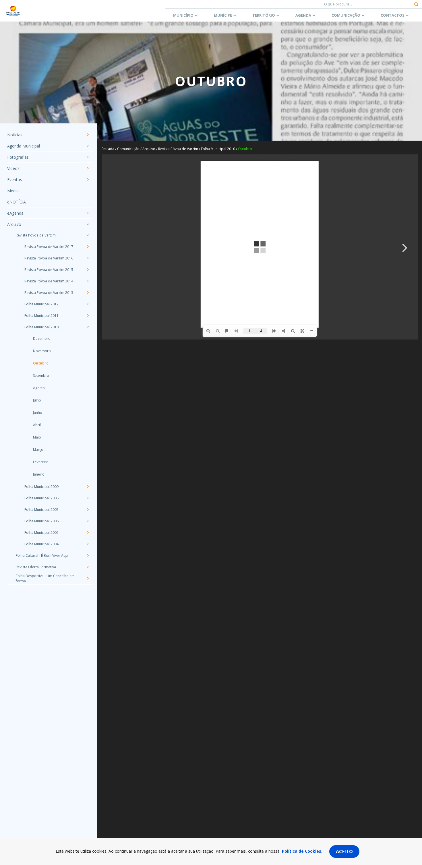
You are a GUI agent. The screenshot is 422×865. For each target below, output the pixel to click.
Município (183, 15)
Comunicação (346, 15)
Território (263, 15)
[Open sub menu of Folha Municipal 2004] (87, 543)
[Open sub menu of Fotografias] (87, 157)
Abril (37, 424)
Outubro (41, 363)
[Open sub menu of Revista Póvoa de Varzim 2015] (87, 269)
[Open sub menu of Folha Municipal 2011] (87, 315)
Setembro (41, 375)
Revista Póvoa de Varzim (36, 235)
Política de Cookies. (302, 851)
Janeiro (38, 474)
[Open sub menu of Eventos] (87, 179)
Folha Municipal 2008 (41, 498)
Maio (37, 437)
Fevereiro (41, 461)
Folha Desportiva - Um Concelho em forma (45, 578)
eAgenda (15, 213)
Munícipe (223, 15)
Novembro (42, 350)
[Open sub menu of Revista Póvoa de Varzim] (87, 235)
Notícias (14, 134)
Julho (37, 400)
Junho (37, 412)
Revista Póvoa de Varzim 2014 (48, 281)
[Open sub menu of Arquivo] (87, 224)
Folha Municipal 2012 (41, 304)
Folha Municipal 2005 (41, 532)
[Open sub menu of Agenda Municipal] (87, 145)
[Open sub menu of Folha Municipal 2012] (87, 303)
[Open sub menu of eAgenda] (87, 212)
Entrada (108, 148)
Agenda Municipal (23, 146)
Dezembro (42, 338)
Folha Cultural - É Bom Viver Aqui (42, 555)
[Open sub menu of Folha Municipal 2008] (87, 497)
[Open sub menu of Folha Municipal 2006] (87, 520)
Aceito (344, 851)
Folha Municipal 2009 (41, 486)
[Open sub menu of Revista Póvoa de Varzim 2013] (87, 292)
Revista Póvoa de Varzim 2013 (48, 292)
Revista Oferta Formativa (36, 567)
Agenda (303, 15)
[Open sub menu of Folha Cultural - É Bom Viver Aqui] (87, 555)
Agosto (39, 387)
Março (38, 449)
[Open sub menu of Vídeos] (87, 168)
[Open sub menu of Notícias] (87, 134)
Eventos (14, 179)
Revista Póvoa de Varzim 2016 (48, 258)
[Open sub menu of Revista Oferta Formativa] (87, 566)
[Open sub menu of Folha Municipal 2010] (87, 326)
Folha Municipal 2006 (41, 521)
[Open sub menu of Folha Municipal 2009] (87, 486)
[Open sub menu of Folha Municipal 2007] (87, 509)
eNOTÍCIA (16, 202)
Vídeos (13, 168)
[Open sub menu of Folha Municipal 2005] (87, 532)
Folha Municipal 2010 (41, 327)
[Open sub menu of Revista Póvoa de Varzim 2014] (87, 281)
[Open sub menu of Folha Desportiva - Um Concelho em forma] (87, 578)
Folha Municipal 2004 (41, 544)
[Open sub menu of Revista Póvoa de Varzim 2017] (87, 246)
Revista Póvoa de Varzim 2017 (48, 246)
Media (13, 190)
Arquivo (14, 224)
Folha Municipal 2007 (41, 509)
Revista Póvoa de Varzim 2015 (48, 269)
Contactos (392, 15)
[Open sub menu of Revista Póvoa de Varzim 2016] (87, 258)
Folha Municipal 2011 (41, 315)
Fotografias (18, 157)
